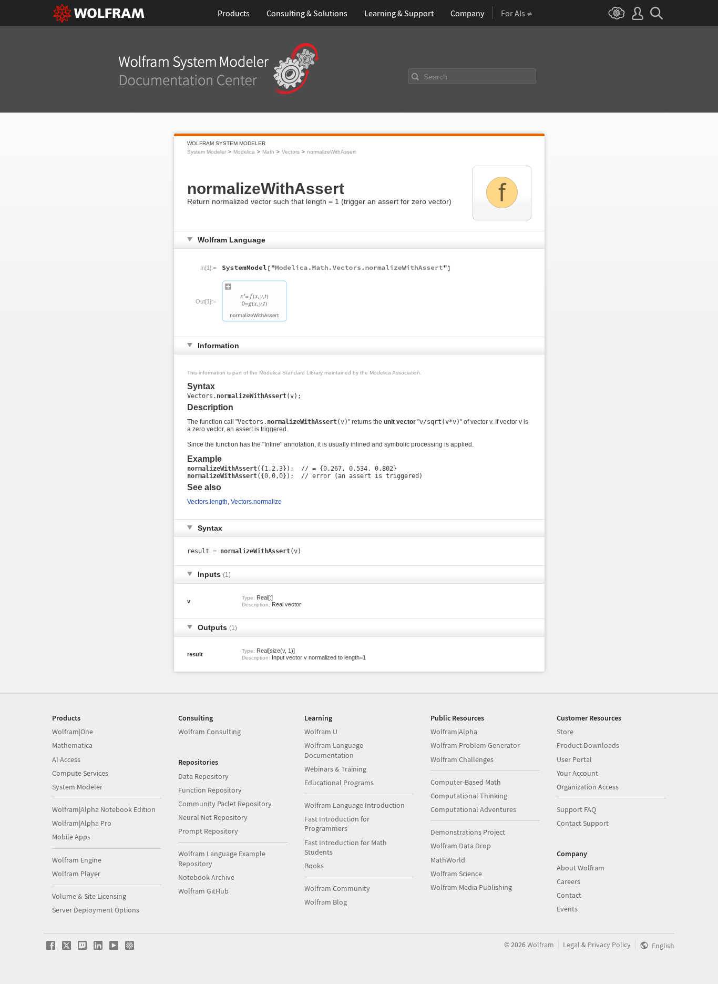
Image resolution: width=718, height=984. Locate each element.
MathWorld (447, 860)
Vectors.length (207, 501)
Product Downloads (588, 745)
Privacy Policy (609, 944)
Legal (571, 944)
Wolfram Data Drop (460, 845)
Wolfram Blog (325, 902)
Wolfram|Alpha (453, 731)
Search (435, 77)
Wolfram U (320, 731)
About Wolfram (580, 868)
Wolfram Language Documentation (333, 749)
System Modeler (206, 152)
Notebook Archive (206, 877)
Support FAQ (576, 809)
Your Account (577, 773)
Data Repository (203, 776)
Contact (569, 895)
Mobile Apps (71, 836)
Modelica (244, 152)
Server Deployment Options (95, 910)
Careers (568, 881)
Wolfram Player (76, 873)
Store (565, 731)
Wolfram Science (456, 873)
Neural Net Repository (213, 817)
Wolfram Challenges (462, 759)
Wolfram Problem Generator (475, 745)
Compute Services (80, 773)
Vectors (291, 152)
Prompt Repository (208, 831)
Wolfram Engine (76, 860)
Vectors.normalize (256, 501)
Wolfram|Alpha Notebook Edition (104, 809)
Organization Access (588, 787)
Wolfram (540, 944)
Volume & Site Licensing (89, 896)
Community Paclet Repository (225, 803)
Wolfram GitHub (203, 891)
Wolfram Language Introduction (354, 805)
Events (567, 909)
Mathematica (72, 745)
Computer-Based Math (465, 782)
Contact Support (583, 823)
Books (314, 865)
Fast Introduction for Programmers (337, 823)
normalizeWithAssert (331, 152)
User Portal (574, 759)
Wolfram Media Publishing (471, 887)
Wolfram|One (72, 731)
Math (268, 152)
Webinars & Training (335, 769)
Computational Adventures (473, 809)
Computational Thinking (468, 795)
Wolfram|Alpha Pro (81, 823)
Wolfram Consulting (209, 731)
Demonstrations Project (467, 832)
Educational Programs (339, 782)
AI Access (66, 759)
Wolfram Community (337, 888)
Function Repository (210, 790)
